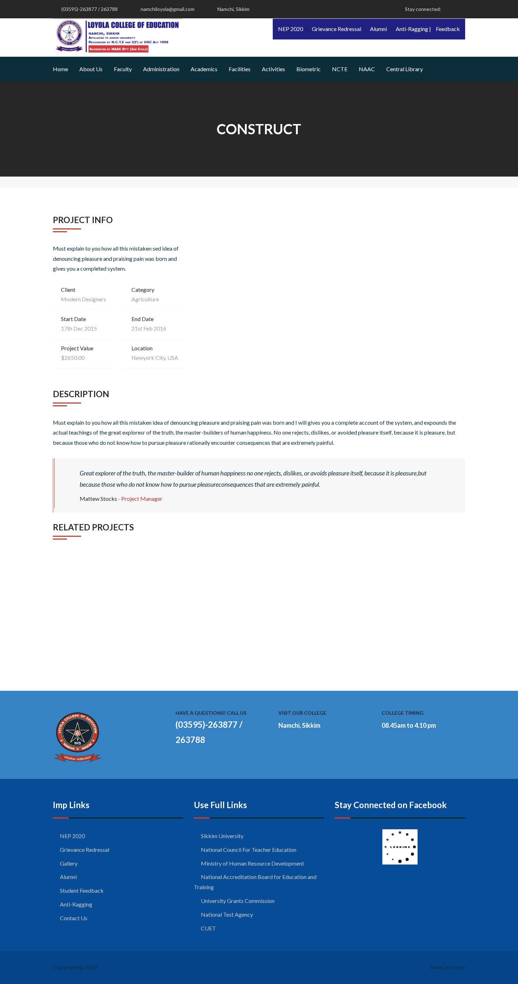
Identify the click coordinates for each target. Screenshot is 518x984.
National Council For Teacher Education (248, 849)
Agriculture (145, 299)
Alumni (378, 28)
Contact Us (73, 918)
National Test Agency (227, 914)
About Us (91, 69)
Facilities (240, 69)
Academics (204, 69)
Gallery (69, 863)
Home (60, 69)
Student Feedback (82, 890)
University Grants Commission (238, 900)
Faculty (123, 69)
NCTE (339, 69)
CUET (208, 928)
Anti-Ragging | (413, 28)
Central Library (404, 69)
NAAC (367, 69)
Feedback (448, 28)
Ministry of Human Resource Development (252, 863)
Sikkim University (222, 835)
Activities (273, 69)
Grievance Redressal (336, 28)
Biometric (308, 69)
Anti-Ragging (76, 904)
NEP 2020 (290, 28)
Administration (161, 69)
